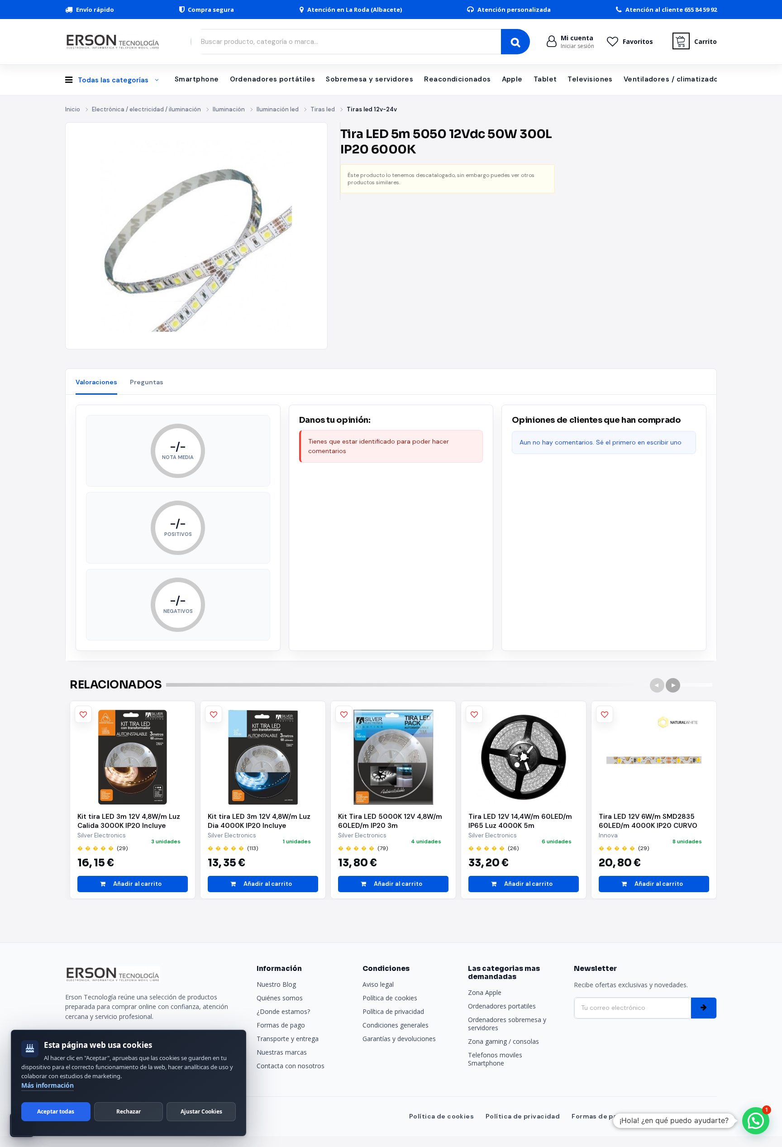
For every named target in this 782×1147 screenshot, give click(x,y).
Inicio (72, 109)
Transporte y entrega (288, 1038)
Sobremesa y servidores (369, 79)
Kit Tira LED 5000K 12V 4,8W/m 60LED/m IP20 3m (390, 821)
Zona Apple (484, 992)
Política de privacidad (393, 1011)
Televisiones (589, 79)
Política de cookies (389, 998)
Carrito (705, 41)
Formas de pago (281, 1025)
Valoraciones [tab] (96, 382)
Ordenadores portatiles (502, 1006)
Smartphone (197, 79)
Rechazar (128, 1111)
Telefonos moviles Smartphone (495, 1059)
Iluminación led (278, 109)
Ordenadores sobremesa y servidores (507, 1023)
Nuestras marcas (282, 1052)
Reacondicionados (457, 79)
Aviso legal (378, 984)
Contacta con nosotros (290, 1065)
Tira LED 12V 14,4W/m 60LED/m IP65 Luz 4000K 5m (520, 821)
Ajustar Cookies (201, 1111)
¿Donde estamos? (283, 1011)
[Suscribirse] (703, 1008)
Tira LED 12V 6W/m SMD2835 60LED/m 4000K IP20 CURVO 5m (648, 821)
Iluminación (229, 109)
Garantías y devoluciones (399, 1038)
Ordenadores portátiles (272, 79)
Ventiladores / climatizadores (677, 79)
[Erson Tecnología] (115, 41)
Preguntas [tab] (146, 382)
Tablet (545, 79)
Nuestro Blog (276, 984)
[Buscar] (515, 41)
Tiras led (322, 109)
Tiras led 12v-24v (372, 109)
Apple (512, 79)
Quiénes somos (280, 998)
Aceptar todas (55, 1111)
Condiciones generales (395, 1025)
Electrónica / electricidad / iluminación (146, 109)
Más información (47, 1085)
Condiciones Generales (677, 1116)
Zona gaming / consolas (503, 1041)
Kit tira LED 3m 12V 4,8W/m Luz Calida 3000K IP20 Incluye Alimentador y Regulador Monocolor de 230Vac (128, 821)
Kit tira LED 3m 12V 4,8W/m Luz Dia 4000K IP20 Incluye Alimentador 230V (259, 821)
